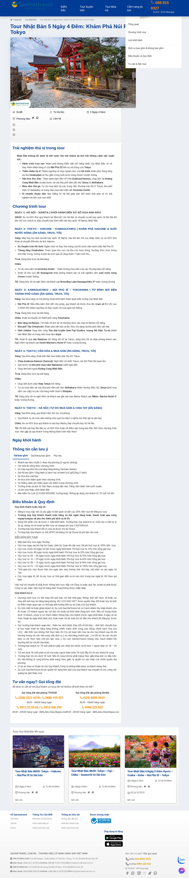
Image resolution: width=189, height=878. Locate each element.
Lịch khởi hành (135, 40)
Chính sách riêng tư (40, 823)
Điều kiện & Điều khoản (42, 819)
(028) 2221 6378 (29, 698)
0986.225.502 (93, 707)
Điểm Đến (64, 8)
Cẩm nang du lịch (135, 8)
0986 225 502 (144, 863)
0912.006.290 (52, 707)
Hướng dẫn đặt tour (69, 819)
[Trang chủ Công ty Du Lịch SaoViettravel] (31, 5)
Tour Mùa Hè (110, 8)
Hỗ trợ (13, 828)
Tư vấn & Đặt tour (137, 64)
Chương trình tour (137, 32)
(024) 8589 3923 (93, 698)
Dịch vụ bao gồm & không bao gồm (146, 48)
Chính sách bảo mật (40, 828)
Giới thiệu (14, 819)
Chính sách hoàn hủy (70, 828)
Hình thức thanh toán (70, 823)
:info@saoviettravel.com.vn (81, 871)
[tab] (21, 456)
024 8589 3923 (143, 859)
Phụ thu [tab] (58, 455)
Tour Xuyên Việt (86, 8)
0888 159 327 (54, 698)
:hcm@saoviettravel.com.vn (78, 863)
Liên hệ (13, 823)
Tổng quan (133, 24)
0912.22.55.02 (28, 707)
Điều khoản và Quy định (140, 56)
